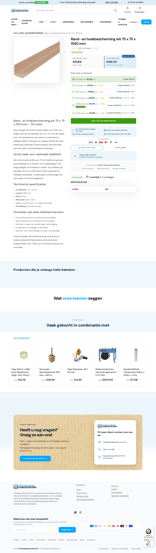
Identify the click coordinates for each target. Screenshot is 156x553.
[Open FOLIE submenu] (57, 22)
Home (15, 33)
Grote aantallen (136, 2)
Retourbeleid (136, 549)
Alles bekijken (21, 338)
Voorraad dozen (27, 22)
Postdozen (52, 540)
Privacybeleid (103, 549)
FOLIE (52, 22)
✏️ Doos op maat (120, 147)
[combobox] (76, 10)
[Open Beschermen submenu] (94, 22)
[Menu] (152, 528)
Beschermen (87, 22)
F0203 (24, 540)
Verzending (105, 22)
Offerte (146, 22)
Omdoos (61, 540)
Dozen (82, 540)
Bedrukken (91, 540)
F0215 (31, 540)
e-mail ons (98, 157)
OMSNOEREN (68, 22)
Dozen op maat (14, 22)
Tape (41, 22)
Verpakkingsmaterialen (85, 499)
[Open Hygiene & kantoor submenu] (129, 22)
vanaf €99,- (41, 2)
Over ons (114, 486)
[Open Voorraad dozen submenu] (33, 22)
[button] (103, 79)
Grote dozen (40, 540)
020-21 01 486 (112, 2)
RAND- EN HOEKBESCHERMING (31, 33)
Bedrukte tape (72, 540)
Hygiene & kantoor (122, 22)
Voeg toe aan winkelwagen (103, 121)
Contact (133, 22)
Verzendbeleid (116, 492)
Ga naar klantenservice (34, 459)
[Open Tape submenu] (45, 22)
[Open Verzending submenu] (113, 22)
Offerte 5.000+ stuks (88, 147)
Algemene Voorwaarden (120, 496)
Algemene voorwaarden (120, 549)
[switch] (148, 544)
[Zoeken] (115, 10)
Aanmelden (66, 530)
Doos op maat (82, 493)
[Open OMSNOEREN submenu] (75, 22)
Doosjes (16, 540)
